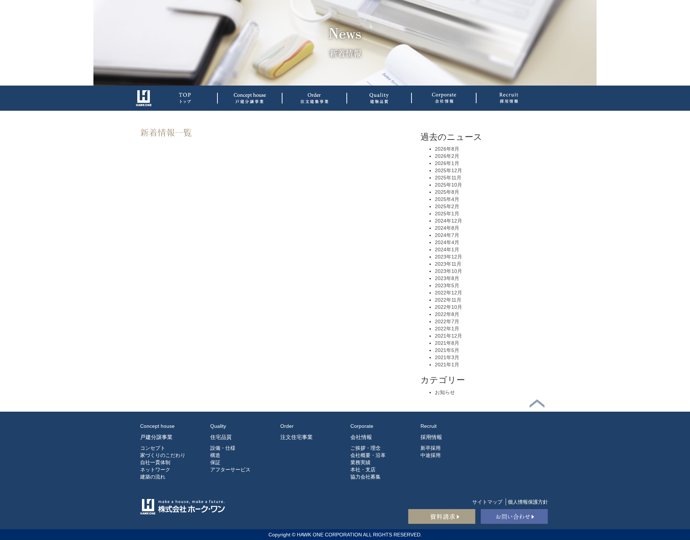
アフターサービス (230, 469)
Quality (218, 426)
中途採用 (430, 455)
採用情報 (431, 437)
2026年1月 (447, 163)
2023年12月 (448, 257)
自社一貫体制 (155, 462)
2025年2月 (447, 206)
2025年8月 (447, 192)
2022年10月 (448, 307)
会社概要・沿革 (368, 455)
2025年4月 (447, 199)
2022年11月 (448, 300)
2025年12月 (448, 170)
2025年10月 (448, 185)
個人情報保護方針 (528, 502)
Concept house (157, 426)
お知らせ (445, 392)
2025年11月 (448, 177)
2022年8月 (447, 314)
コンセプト (152, 448)
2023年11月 (448, 264)
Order (287, 426)
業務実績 (360, 462)
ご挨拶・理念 (365, 448)
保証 (215, 462)
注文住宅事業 (296, 437)
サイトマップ (487, 502)
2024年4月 (447, 242)
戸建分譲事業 (156, 437)
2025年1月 (447, 213)
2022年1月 (447, 328)
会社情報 (361, 437)
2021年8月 (447, 343)
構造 (215, 455)
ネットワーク (155, 469)
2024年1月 (447, 249)
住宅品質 (221, 437)
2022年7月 (447, 321)
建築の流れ (152, 477)
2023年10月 (448, 271)
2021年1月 (447, 364)
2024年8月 (447, 228)
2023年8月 (447, 278)
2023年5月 (447, 285)
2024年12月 (448, 221)
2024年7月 (447, 235)
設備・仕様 (222, 448)
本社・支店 (363, 469)
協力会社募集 (365, 477)
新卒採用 (430, 448)
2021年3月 (447, 357)
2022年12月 (448, 293)
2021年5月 (447, 350)
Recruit (428, 426)
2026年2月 (447, 156)
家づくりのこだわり (162, 455)
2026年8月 (447, 149)
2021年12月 (448, 336)
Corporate (361, 426)
